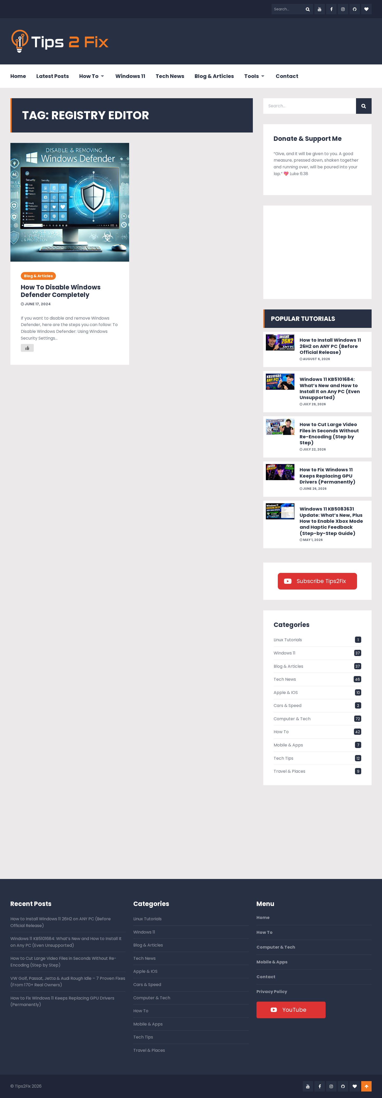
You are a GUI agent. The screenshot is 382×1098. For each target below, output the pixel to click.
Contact (287, 76)
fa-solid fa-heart (366, 9)
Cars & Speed (287, 706)
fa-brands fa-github (355, 9)
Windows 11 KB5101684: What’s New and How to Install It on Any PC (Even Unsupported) (330, 388)
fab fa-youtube (319, 9)
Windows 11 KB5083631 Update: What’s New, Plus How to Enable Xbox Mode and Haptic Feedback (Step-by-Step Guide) (331, 521)
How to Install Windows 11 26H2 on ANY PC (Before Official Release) (330, 346)
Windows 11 (130, 76)
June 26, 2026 (314, 488)
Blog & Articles (214, 76)
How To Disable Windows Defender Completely (61, 291)
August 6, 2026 (316, 359)
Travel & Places (289, 771)
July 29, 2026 (314, 404)
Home (18, 76)
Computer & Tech (292, 719)
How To (88, 76)
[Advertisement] (277, 40)
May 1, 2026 (312, 540)
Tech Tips (283, 758)
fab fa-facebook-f (331, 9)
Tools (251, 76)
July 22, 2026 (314, 449)
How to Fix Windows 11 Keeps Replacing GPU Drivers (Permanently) (327, 475)
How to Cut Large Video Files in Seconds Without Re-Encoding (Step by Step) (329, 433)
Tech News (170, 76)
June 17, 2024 (37, 304)
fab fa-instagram (343, 9)
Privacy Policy (271, 992)
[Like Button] (27, 348)
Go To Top (366, 1086)
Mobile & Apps (288, 745)
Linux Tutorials (288, 640)
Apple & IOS (286, 693)
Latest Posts (52, 76)
